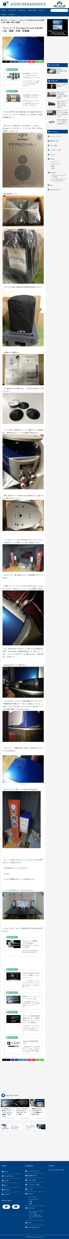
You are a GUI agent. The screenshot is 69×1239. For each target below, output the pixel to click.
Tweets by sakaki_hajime (56, 1169)
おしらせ (52, 154)
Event (41, 10)
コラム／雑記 (53, 145)
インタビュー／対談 (55, 150)
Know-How (32, 10)
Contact (12, 14)
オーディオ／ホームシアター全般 (59, 176)
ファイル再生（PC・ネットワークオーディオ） (59, 179)
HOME (5, 20)
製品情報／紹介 (54, 141)
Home (3, 10)
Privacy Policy (8, 1176)
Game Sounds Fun (55, 189)
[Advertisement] (23, 1077)
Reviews (22, 10)
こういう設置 (8, 890)
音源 (53, 168)
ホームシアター (56, 164)
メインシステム (26, 860)
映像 (53, 166)
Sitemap (6, 1189)
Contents (12, 10)
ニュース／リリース (55, 136)
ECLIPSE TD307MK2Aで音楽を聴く (62, 71)
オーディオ (55, 161)
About (3, 14)
